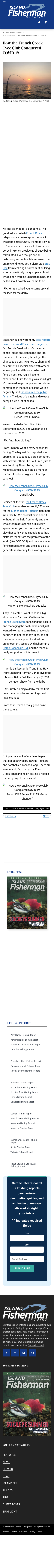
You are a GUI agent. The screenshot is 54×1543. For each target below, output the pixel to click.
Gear (6, 1476)
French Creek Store (14, 621)
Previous (10, 816)
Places (8, 1490)
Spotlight (10, 1511)
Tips (5, 1497)
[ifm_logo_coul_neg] (27, 5)
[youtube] (23, 1352)
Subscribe (22, 1268)
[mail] (32, 1352)
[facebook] (6, 1352)
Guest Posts (11, 1504)
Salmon (20, 808)
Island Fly (10, 1483)
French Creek (34, 233)
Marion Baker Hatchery (25, 510)
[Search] (39, 22)
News (6, 1462)
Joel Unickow (12, 101)
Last (27, 1244)
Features (9, 1454)
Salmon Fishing (32, 808)
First (27, 1233)
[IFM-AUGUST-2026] (27, 877)
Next (46, 816)
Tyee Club (44, 808)
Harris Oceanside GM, (15, 648)
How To (8, 1469)
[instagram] (15, 1352)
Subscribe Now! (36, 1345)
